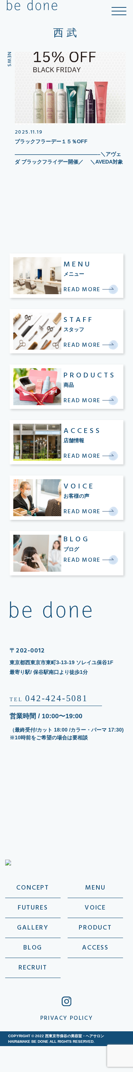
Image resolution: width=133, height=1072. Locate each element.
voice (95, 908)
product (95, 928)
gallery (32, 928)
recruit (32, 968)
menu (95, 888)
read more (83, 289)
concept (32, 888)
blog (32, 948)
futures (33, 908)
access (95, 948)
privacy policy (66, 1018)
